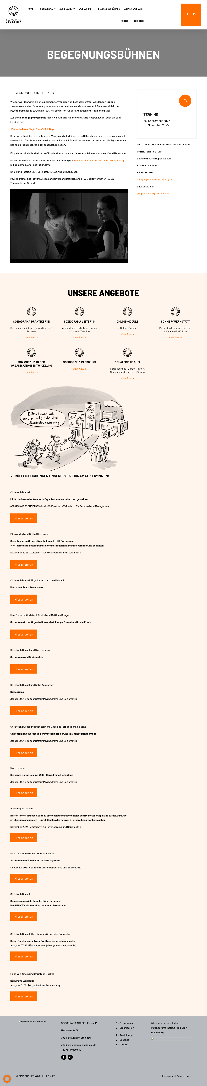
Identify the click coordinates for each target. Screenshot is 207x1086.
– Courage (122, 1039)
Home (30, 8)
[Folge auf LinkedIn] (194, 14)
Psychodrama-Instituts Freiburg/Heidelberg (99, 160)
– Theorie (122, 1044)
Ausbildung (66, 8)
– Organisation (125, 1027)
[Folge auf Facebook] (187, 14)
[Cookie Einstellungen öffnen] (7, 1081)
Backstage (139, 21)
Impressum (168, 1076)
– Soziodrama (124, 1022)
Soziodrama (46, 8)
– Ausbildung (124, 1034)
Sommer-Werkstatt (134, 8)
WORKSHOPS (85, 8)
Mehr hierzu (31, 337)
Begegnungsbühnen (109, 8)
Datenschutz (183, 1076)
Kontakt (125, 21)
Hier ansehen (24, 518)
